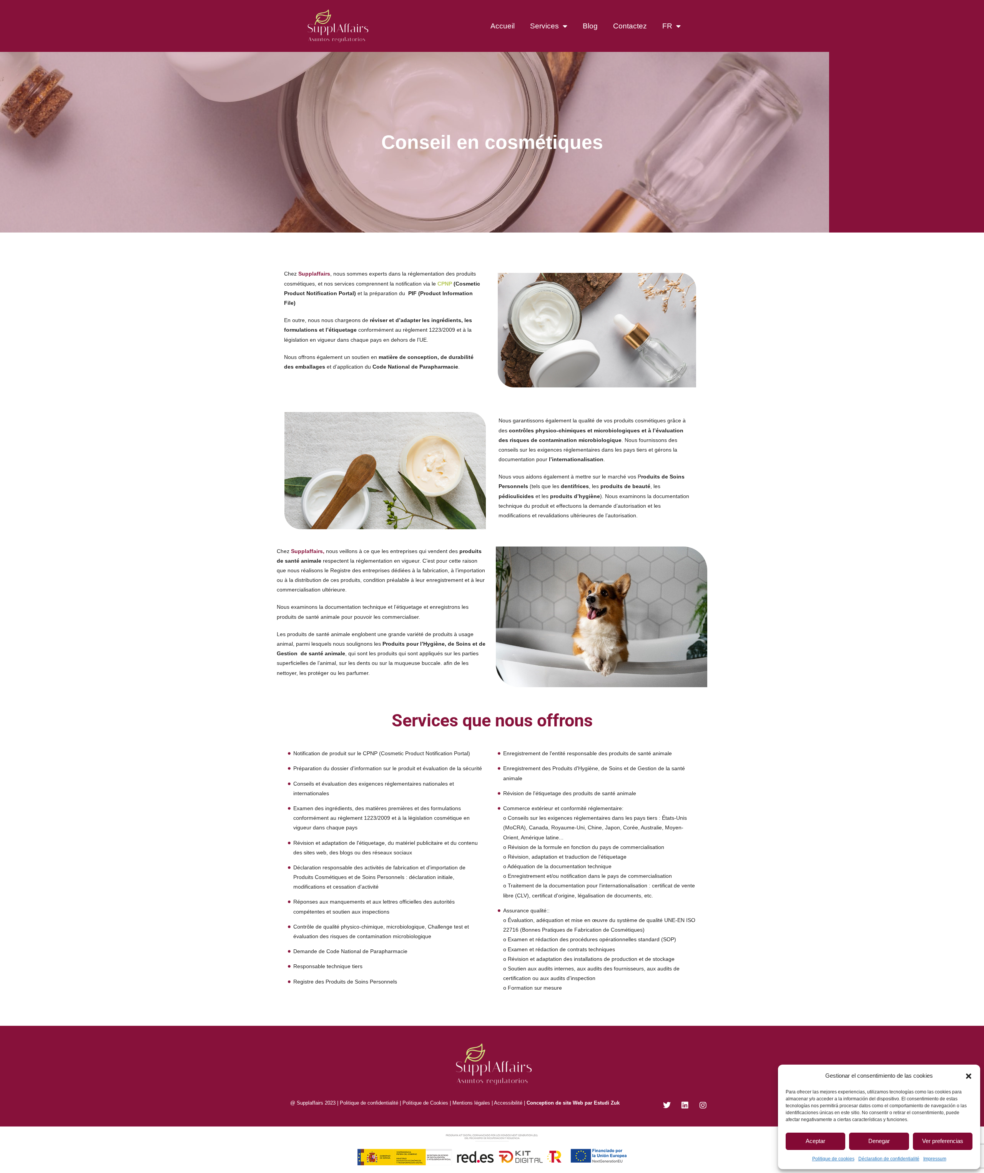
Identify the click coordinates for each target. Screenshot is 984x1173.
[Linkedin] (685, 1105)
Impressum (934, 1158)
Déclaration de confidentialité (888, 1158)
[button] (968, 1075)
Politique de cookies (833, 1158)
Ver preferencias (942, 1141)
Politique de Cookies (425, 1103)
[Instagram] (703, 1105)
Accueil (502, 26)
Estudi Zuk (607, 1103)
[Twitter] (667, 1105)
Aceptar (815, 1141)
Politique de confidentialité (368, 1103)
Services (544, 26)
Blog (590, 26)
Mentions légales (471, 1103)
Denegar (879, 1141)
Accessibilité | (509, 1103)
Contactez (630, 26)
